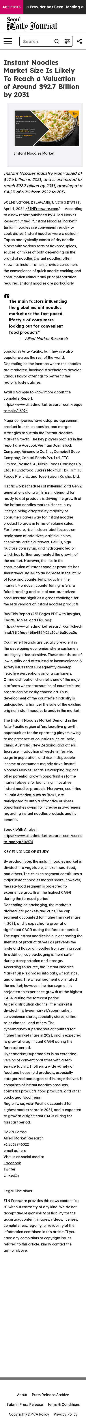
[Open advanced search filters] (67, 41)
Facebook (12, 1163)
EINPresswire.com (42, 208)
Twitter (9, 1169)
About (22, 1395)
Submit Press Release (25, 1404)
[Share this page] (79, 41)
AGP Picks (12, 7)
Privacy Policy (65, 1414)
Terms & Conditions (63, 1404)
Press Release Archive (50, 1395)
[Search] (56, 41)
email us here (15, 1150)
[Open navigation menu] (8, 41)
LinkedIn (11, 1175)
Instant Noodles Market (54, 221)
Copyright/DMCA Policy (29, 1414)
